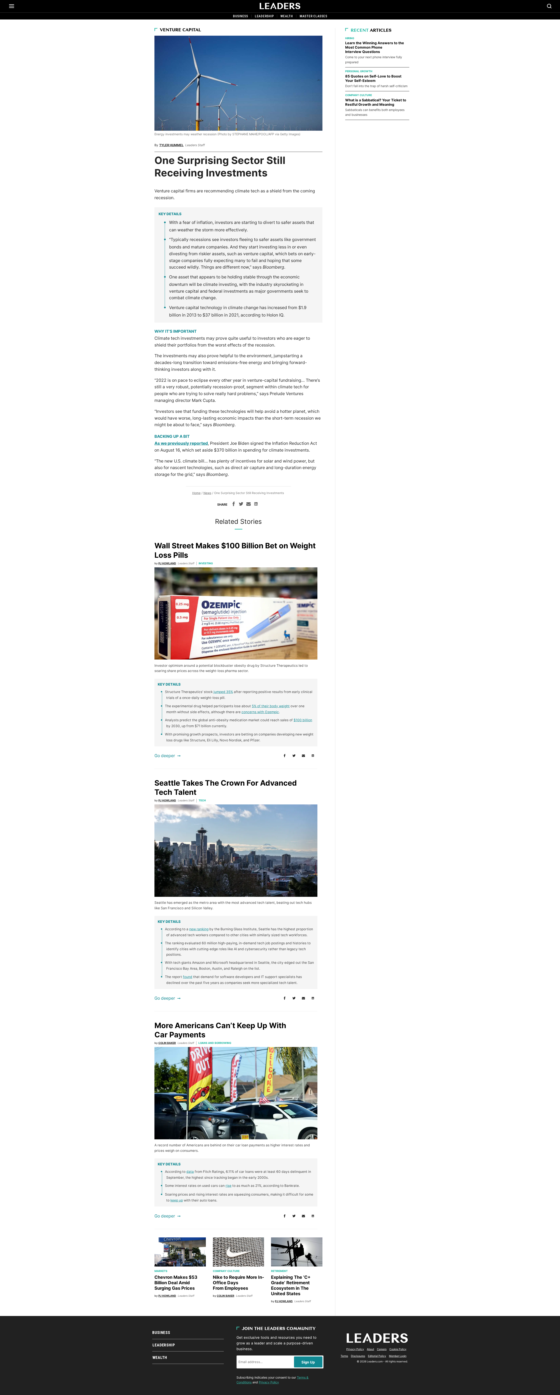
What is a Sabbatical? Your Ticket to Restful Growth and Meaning (375, 102)
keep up (176, 1200)
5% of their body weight (271, 706)
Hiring (349, 38)
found (187, 977)
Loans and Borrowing (214, 1043)
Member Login (397, 1356)
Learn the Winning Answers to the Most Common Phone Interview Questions (374, 47)
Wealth (286, 16)
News (207, 493)
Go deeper (164, 755)
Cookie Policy (397, 1349)
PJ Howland (167, 563)
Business (240, 16)
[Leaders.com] (280, 6)
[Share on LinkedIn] (256, 504)
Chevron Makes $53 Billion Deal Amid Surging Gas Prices (175, 1283)
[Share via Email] (248, 504)
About (370, 1349)
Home (196, 493)
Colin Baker (167, 1043)
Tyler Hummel (171, 145)
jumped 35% (223, 692)
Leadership (264, 16)
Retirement (279, 1271)
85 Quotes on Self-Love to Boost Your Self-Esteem (373, 78)
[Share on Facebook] (233, 504)
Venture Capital (180, 30)
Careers (382, 1349)
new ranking (198, 929)
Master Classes (313, 16)
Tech (202, 800)
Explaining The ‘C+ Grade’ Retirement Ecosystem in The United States (291, 1285)
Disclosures (358, 1356)
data (190, 1172)
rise (228, 1186)
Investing (206, 563)
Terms (344, 1356)
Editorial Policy (377, 1356)
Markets (160, 1271)
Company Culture (226, 1271)
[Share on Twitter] (241, 504)
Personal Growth (358, 71)
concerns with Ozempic (260, 712)
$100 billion (303, 720)
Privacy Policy (269, 1382)
